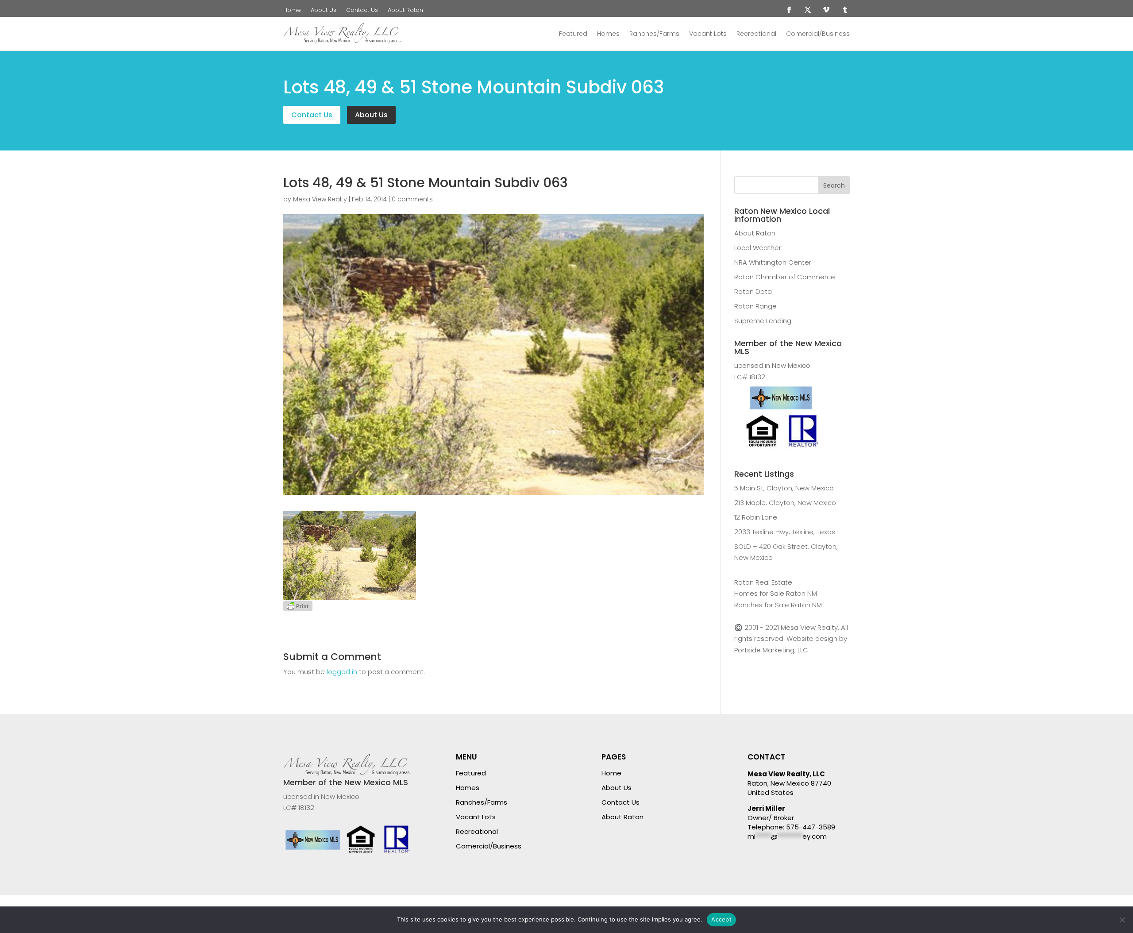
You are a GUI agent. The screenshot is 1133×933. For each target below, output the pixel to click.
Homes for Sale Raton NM (775, 593)
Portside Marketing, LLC (771, 650)
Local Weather (757, 247)
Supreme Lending (762, 320)
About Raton (405, 10)
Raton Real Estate (763, 582)
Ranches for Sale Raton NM (778, 604)
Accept (721, 919)
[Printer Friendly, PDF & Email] (297, 605)
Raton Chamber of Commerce (784, 276)
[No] (1122, 919)
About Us (323, 10)
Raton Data (753, 291)
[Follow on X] (808, 10)
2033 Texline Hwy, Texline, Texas (784, 531)
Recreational (756, 33)
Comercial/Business (818, 33)
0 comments (412, 199)
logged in (342, 671)
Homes (608, 33)
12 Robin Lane (755, 517)
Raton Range (755, 306)
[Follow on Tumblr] (845, 10)
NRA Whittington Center (772, 262)
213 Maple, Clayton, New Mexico (785, 502)
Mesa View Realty (320, 199)
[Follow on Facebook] (789, 10)
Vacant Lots (708, 33)
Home (292, 10)
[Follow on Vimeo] (826, 10)
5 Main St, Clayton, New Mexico (784, 488)
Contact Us (362, 10)
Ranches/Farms (654, 33)
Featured (573, 33)
